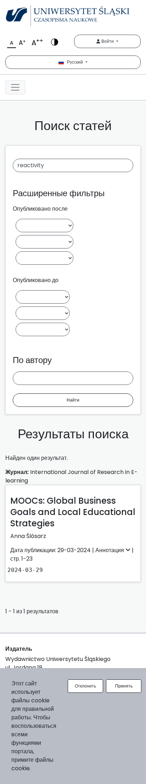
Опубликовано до (35, 280)
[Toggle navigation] (15, 87)
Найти (73, 400)
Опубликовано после (40, 209)
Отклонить (85, 686)
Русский (74, 62)
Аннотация (110, 550)
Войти (107, 41)
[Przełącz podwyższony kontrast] (54, 41)
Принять (124, 686)
